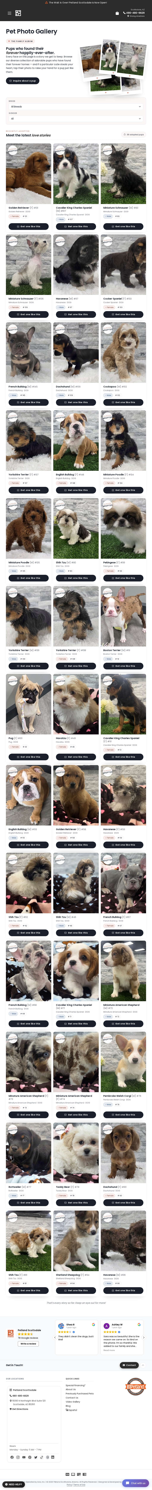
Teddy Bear (67, 1187)
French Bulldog (23, 386)
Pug (15, 738)
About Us (71, 1389)
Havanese (67, 298)
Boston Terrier (116, 650)
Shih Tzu (66, 562)
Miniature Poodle (118, 474)
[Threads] (47, 1457)
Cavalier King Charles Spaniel (74, 209)
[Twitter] (35, 1457)
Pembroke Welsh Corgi (122, 1096)
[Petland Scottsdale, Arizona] (18, 13)
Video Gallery (73, 1401)
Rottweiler (20, 1187)
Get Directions (20, 1409)
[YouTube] (24, 1457)
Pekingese (114, 562)
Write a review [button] (28, 1343)
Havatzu (66, 738)
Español (72, 1410)
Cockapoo (115, 386)
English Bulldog (70, 474)
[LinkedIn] (52, 1457)
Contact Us (72, 1397)
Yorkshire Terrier (24, 474)
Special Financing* (76, 1385)
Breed (12, 101)
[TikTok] (41, 1457)
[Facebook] (12, 1457)
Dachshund (68, 386)
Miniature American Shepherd (121, 1006)
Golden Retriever (23, 207)
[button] (143, 1337)
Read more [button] (63, 1350)
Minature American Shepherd (28, 1097)
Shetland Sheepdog (72, 1275)
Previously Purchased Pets (80, 1393)
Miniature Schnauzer (120, 207)
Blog (68, 1405)
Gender (13, 113)
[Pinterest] (29, 1457)
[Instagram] (18, 1457)
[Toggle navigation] (9, 13)
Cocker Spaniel (117, 298)
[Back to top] (143, 1365)
